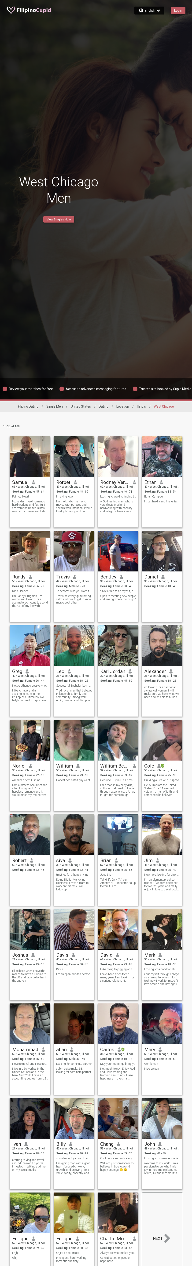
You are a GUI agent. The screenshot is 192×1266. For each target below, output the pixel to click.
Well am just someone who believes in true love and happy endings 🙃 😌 (116, 1166)
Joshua (20, 955)
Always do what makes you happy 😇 (118, 1253)
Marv (149, 1049)
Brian (105, 860)
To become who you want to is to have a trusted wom (74, 591)
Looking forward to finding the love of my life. (118, 496)
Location (122, 406)
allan (61, 1049)
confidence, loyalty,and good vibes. (74, 1158)
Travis (63, 577)
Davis (62, 955)
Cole (149, 766)
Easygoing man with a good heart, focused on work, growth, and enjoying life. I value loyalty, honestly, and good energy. (73, 1168)
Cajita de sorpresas (68, 1253)
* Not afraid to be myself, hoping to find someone (118, 591)
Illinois (141, 406)
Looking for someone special (161, 1158)
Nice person (151, 1068)
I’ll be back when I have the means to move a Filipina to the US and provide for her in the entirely (29, 975)
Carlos (107, 1049)
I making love (64, 496)
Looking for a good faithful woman (162, 969)
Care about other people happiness (114, 1259)
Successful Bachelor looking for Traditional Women (74, 685)
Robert (19, 860)
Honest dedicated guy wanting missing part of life (74, 780)
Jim (148, 860)
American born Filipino (26, 780)
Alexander (155, 671)
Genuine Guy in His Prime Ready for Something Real (118, 780)
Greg (17, 671)
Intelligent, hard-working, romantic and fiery (71, 1259)
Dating (103, 406)
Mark (149, 955)
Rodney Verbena (114, 482)
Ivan (16, 1144)
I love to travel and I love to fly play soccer (30, 1063)
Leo (60, 671)
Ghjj (14, 1257)
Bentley (108, 577)
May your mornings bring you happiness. (118, 1063)
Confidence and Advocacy (116, 1158)
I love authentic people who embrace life (30, 685)
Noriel (19, 766)
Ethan (150, 482)
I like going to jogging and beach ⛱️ (118, 969)
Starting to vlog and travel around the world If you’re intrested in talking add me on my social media (28, 1164)
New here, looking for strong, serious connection (162, 874)
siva (60, 860)
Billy (61, 1144)
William (64, 766)
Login (178, 10)
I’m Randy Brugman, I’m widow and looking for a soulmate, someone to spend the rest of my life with (30, 600)
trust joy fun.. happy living (72, 874)
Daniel (151, 577)
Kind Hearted (20, 591)
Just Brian (106, 874)
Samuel (20, 482)
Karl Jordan (112, 671)
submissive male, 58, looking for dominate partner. (74, 1070)
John (149, 1144)
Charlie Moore (114, 1238)
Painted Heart (20, 496)
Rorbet (63, 482)
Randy (19, 577)
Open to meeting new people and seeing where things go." (118, 597)
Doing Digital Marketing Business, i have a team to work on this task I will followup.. (72, 884)
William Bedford (114, 766)
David (106, 955)
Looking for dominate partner (74, 1063)
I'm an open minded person (73, 974)
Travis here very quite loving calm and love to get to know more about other (73, 599)
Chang (107, 1144)
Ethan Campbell (154, 496)
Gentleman (151, 1063)
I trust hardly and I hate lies (161, 501)
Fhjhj (15, 1253)
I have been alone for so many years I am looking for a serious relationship (117, 977)
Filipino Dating (28, 406)
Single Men (54, 406)
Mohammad (25, 1049)
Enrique (20, 1238)
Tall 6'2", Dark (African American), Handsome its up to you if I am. (118, 883)
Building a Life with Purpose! (162, 780)
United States (81, 406)
